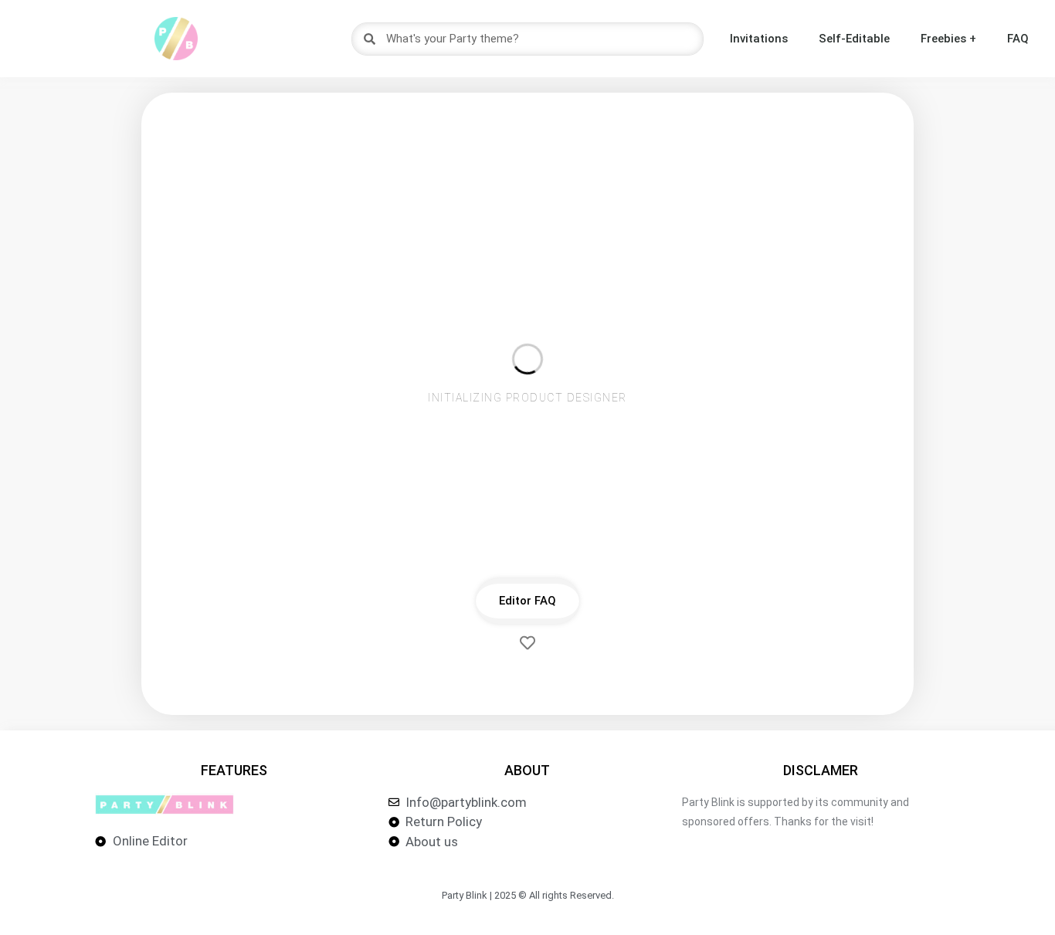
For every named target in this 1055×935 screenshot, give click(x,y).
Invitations (759, 39)
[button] (527, 601)
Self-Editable (854, 39)
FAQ (1018, 39)
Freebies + (948, 39)
